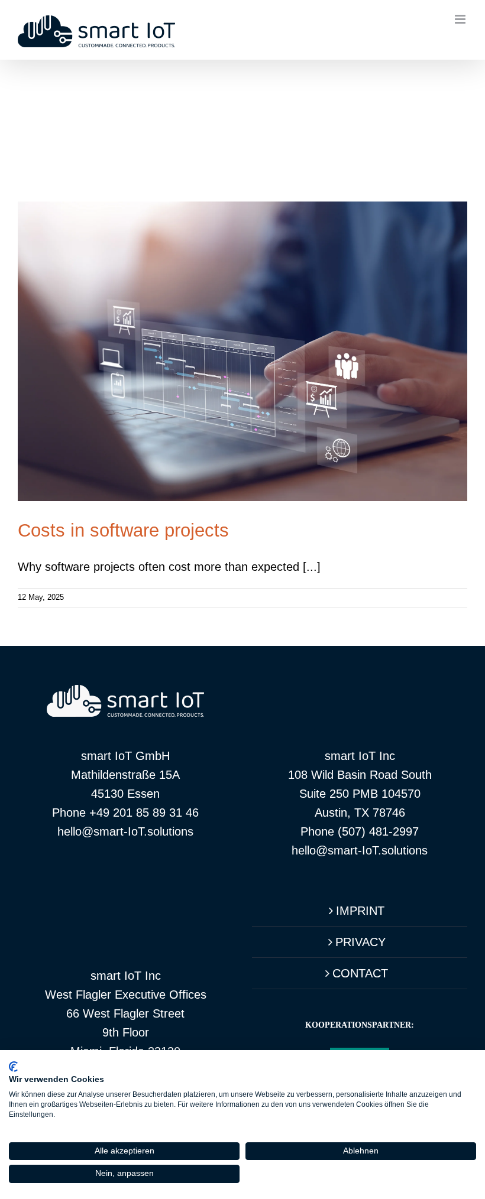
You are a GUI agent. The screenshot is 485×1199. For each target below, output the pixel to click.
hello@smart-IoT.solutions (125, 831)
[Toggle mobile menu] (461, 19)
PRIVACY (360, 941)
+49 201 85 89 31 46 (144, 812)
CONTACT (360, 973)
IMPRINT (360, 910)
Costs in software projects (123, 530)
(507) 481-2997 (378, 831)
